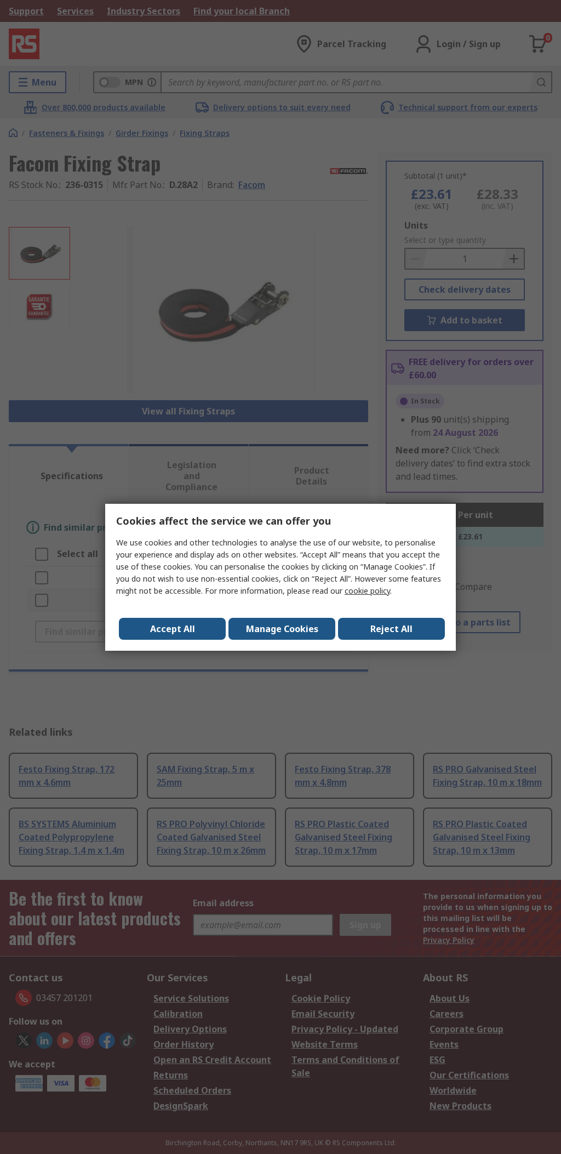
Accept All (172, 629)
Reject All (391, 629)
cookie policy (367, 590)
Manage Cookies (282, 629)
